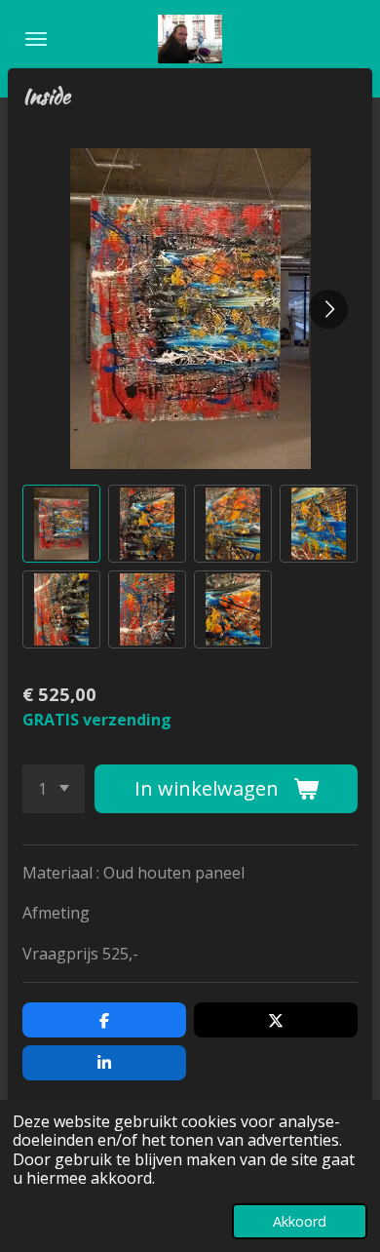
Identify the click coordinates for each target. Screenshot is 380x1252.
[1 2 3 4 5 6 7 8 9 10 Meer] (53, 788)
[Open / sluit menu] (36, 39)
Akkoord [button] (299, 1221)
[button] (61, 524)
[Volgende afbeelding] (328, 309)
